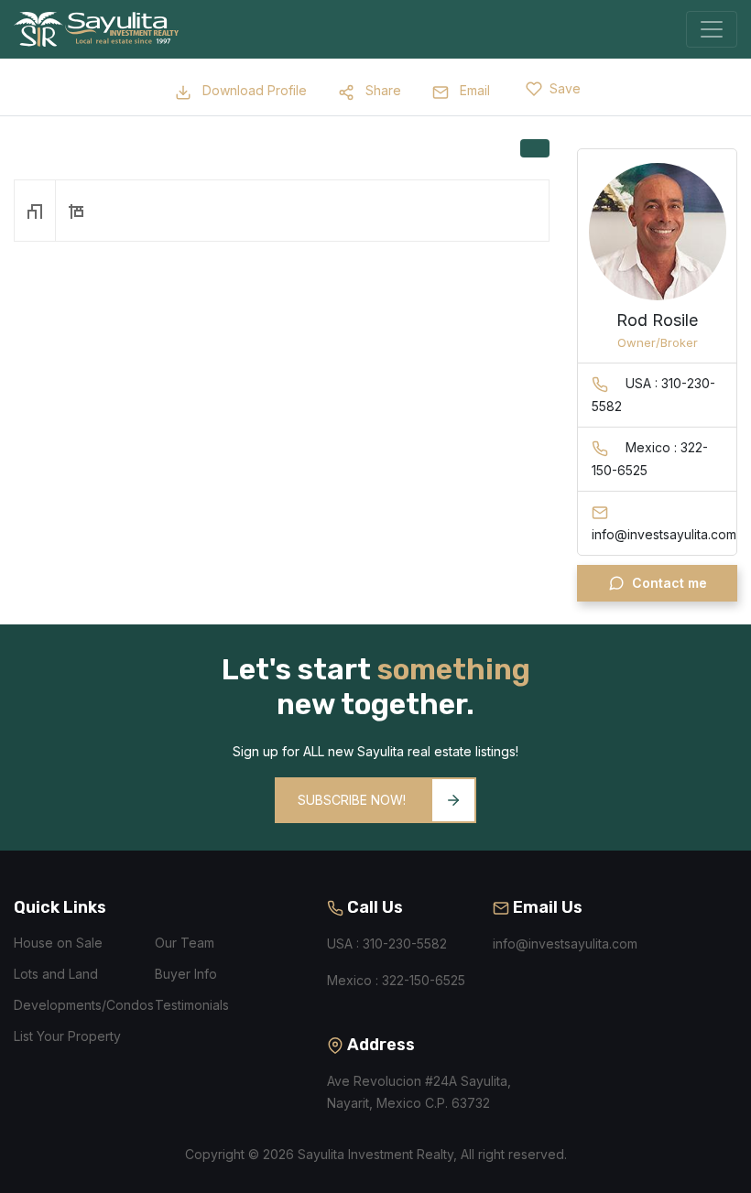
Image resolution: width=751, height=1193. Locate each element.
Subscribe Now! (352, 800)
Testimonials (192, 1005)
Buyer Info (186, 974)
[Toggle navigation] (711, 29)
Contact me (669, 583)
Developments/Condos (84, 1005)
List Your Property (67, 1036)
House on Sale (58, 942)
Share (381, 90)
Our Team (184, 942)
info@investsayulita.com (565, 943)
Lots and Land (56, 974)
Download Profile (253, 90)
